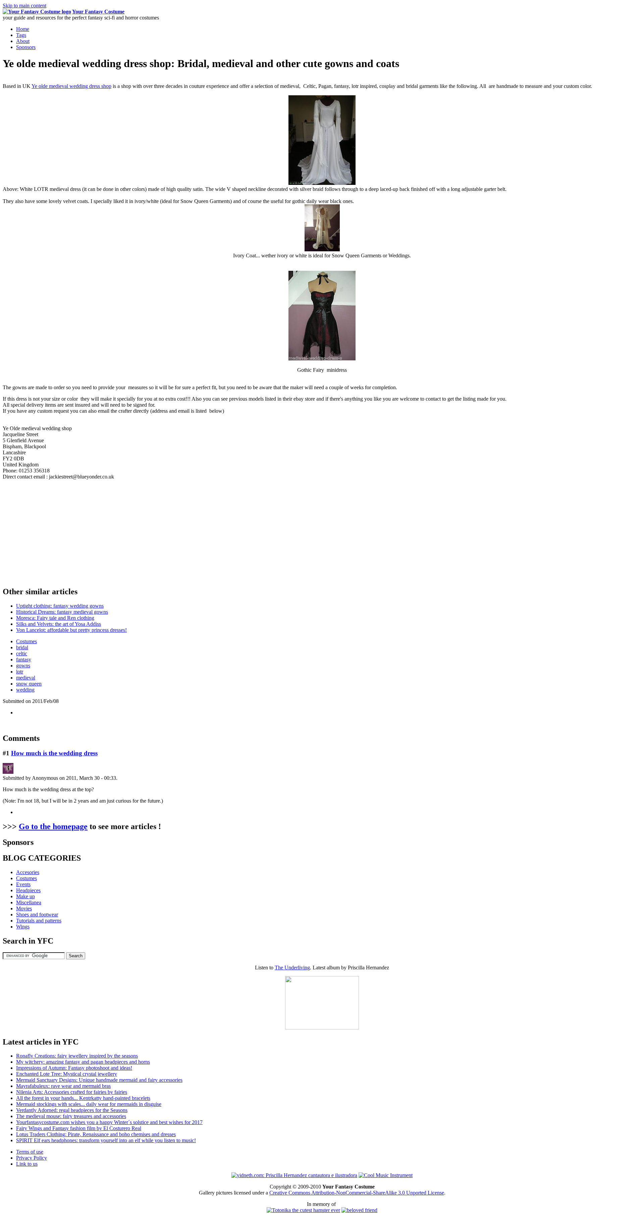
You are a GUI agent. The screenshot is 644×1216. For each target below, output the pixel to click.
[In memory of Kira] (359, 1210)
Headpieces (28, 890)
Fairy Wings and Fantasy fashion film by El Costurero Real (78, 1128)
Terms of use (29, 1152)
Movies (24, 908)
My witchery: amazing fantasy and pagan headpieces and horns (83, 1062)
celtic (21, 653)
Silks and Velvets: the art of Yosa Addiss (58, 624)
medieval (25, 677)
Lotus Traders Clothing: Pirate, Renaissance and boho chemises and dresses (96, 1134)
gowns (23, 665)
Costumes (26, 641)
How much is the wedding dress (54, 753)
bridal (22, 647)
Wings (23, 926)
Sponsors (26, 47)
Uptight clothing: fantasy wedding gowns (60, 606)
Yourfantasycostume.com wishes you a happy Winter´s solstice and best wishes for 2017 (109, 1122)
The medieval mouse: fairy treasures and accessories (71, 1116)
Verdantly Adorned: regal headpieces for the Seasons (71, 1110)
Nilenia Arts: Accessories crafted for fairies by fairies (71, 1092)
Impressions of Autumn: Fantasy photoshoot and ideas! (74, 1068)
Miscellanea (28, 902)
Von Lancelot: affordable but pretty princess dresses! (71, 630)
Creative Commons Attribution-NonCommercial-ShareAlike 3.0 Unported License (356, 1193)
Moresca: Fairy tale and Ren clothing (55, 618)
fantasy (23, 659)
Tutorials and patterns (38, 920)
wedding (25, 690)
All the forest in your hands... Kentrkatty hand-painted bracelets (83, 1098)
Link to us (27, 1164)
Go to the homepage (53, 826)
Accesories (27, 872)
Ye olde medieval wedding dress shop (71, 86)
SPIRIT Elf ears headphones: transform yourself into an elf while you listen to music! (106, 1140)
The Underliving (292, 967)
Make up (25, 896)
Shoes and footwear (37, 914)
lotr (19, 671)
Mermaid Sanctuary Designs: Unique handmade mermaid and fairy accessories (99, 1080)
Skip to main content (24, 5)
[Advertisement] (59, 532)
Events (23, 884)
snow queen (29, 684)
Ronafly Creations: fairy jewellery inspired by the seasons (77, 1056)
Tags (21, 35)
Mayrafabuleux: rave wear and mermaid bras (63, 1086)
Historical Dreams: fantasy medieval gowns (62, 612)
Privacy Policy (31, 1158)
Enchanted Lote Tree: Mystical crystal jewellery (66, 1074)
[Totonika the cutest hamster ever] (303, 1210)
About (23, 41)
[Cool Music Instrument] (386, 1175)
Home (22, 29)
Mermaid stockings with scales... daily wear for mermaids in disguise (88, 1104)
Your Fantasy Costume (98, 11)
